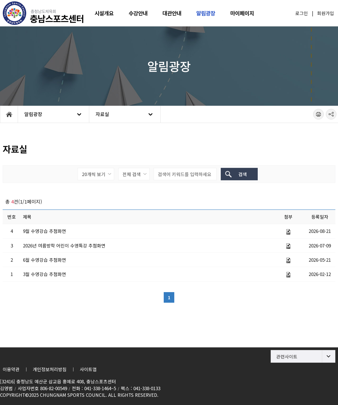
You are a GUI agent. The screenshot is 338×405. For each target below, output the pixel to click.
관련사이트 (286, 356)
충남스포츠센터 (43, 13)
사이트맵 (88, 369)
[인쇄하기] (318, 114)
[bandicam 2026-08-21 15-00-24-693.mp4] (288, 231)
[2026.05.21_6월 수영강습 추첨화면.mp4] (288, 260)
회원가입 (325, 13)
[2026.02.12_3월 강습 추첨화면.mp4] (288, 274)
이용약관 (11, 369)
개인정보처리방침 (50, 369)
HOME (9, 114)
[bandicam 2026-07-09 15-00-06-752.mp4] (288, 246)
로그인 (301, 13)
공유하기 (331, 114)
